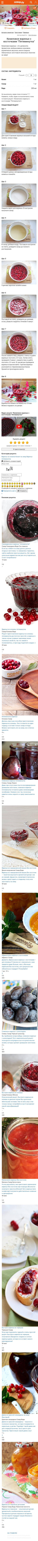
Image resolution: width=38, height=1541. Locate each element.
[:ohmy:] (10, 483)
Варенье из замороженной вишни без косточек (19, 868)
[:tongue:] (17, 486)
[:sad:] (7, 483)
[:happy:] (17, 483)
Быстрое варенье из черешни (12, 1328)
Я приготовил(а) (19, 449)
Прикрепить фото (10, 491)
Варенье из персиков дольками (13, 1504)
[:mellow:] (15, 486)
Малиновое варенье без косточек (14, 1180)
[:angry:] (20, 486)
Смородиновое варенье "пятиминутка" (16, 544)
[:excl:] (7, 486)
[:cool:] (20, 483)
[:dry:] (15, 483)
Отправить (23, 491)
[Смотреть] (19, 426)
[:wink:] (3, 483)
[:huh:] (5, 486)
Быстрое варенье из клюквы (12, 1093)
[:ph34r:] (34, 483)
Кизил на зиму (21, 457)
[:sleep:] (12, 483)
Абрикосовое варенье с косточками (15, 955)
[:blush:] (32, 483)
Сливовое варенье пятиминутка (13, 781)
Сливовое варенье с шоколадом (14, 1031)
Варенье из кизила (9, 457)
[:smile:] (25, 483)
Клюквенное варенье (9, 717)
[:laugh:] (12, 486)
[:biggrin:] (22, 486)
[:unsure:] (3, 486)
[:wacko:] (5, 483)
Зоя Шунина (32, 35)
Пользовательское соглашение (18, 1535)
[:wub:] (22, 483)
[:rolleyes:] (29, 483)
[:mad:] (27, 483)
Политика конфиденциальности (19, 1538)
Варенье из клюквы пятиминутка (14, 629)
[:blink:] (10, 486)
